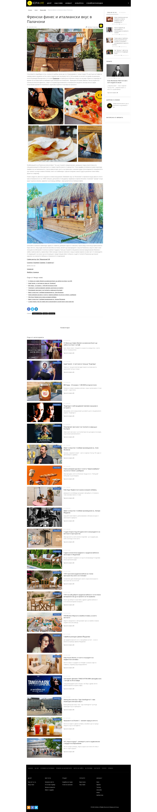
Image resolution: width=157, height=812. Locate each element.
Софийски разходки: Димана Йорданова (77, 637)
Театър (98, 787)
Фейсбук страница (33, 272)
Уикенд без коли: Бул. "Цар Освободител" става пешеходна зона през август (79, 700)
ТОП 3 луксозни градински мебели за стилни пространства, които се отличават (78, 575)
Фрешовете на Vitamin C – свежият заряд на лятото (81, 721)
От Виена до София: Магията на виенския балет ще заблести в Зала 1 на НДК (50, 281)
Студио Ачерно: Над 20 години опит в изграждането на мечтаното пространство (51, 301)
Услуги (104, 768)
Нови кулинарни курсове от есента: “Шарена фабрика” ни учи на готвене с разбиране (52, 294)
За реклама (88, 768)
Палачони (56, 78)
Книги (98, 792)
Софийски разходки (94, 3)
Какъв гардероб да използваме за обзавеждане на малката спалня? (121, 30)
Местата (48, 778)
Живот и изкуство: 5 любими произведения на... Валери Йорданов (46, 299)
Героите (82, 778)
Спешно (110, 768)
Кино (97, 782)
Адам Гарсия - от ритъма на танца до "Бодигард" (42, 283)
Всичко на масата (50, 787)
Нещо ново (57, 341)
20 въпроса (79, 3)
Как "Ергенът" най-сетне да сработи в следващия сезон (121, 51)
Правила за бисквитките (64, 768)
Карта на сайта (78, 768)
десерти (45, 313)
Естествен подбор (50, 784)
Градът (64, 778)
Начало (30, 768)
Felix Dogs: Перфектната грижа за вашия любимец (42, 297)
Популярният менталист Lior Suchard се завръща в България (45, 290)
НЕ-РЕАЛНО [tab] (122, 12)
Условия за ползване (47, 768)
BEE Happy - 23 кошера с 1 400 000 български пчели (42, 285)
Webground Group (114, 807)
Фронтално (82, 782)
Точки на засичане (67, 784)
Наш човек (58, 3)
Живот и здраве (49, 790)
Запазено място (49, 782)
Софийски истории (67, 782)
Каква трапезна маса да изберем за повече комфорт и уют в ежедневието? (121, 20)
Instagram (30, 269)
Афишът (68, 3)
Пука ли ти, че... (32, 782)
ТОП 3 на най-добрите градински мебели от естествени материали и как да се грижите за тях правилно (82, 596)
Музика (98, 784)
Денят (49, 3)
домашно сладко (37, 313)
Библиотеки (99, 795)
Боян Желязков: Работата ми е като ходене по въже (117, 81)
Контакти (97, 768)
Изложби (99, 790)
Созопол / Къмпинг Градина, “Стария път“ (40, 262)
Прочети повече (68, 353)
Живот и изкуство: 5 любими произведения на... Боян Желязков (45, 292)
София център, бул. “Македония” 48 (38, 259)
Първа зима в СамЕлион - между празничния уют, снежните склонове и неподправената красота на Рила (120, 41)
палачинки (51, 313)
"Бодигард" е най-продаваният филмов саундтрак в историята (45, 288)
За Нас (37, 768)
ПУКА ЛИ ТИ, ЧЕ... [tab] (112, 12)
